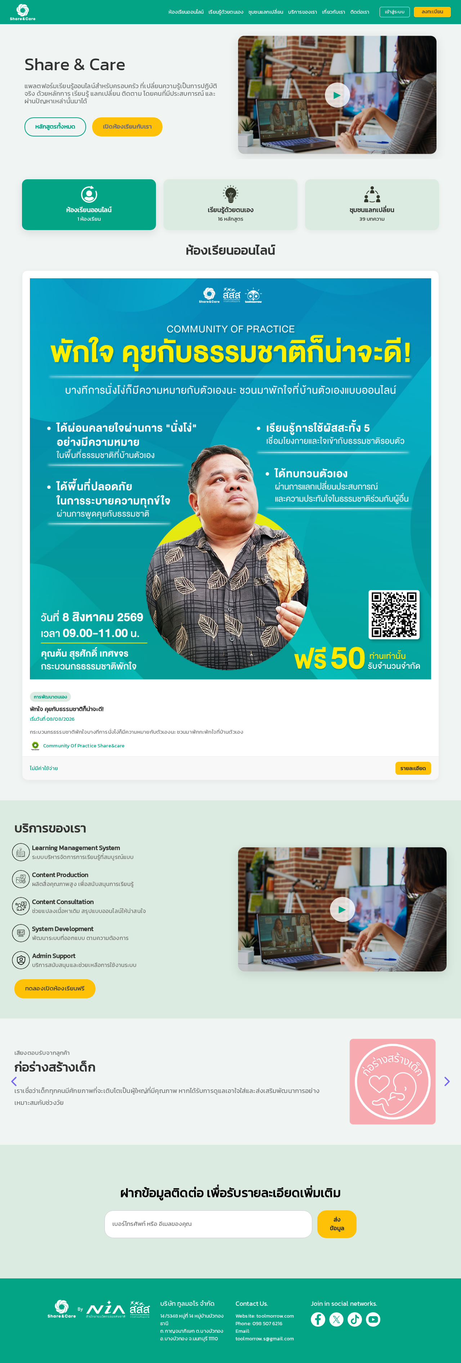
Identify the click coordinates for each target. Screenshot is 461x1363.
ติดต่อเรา (360, 12)
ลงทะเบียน (432, 11)
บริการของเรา (302, 12)
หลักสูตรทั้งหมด (55, 126)
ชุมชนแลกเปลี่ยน (266, 12)
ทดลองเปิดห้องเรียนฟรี (55, 988)
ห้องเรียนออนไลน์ (186, 12)
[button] (447, 1081)
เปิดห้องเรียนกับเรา (127, 126)
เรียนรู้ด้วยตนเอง (226, 12)
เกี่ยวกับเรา (333, 12)
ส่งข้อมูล (337, 1224)
